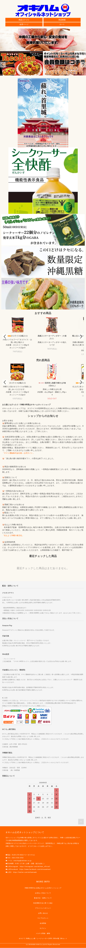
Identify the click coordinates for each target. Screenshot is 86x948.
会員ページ (23, 24)
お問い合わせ (43, 913)
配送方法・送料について (43, 898)
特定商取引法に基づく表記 (43, 903)
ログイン (43, 928)
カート (62, 24)
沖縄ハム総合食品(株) (68, 837)
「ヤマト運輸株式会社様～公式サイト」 (18, 453)
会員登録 (43, 923)
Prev (3, 64)
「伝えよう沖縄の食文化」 (13, 535)
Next (83, 64)
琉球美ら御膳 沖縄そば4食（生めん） (55, 384)
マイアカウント (43, 918)
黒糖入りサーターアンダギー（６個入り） (52, 337)
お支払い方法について (43, 893)
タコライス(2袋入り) (17, 383)
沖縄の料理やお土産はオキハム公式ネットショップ (43, 888)
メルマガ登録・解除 (43, 933)
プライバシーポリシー (43, 908)
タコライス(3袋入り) (19, 336)
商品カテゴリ (24, 20)
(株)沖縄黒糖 (13, 840)
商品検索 (62, 20)
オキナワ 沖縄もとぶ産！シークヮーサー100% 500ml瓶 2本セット (43, 938)
